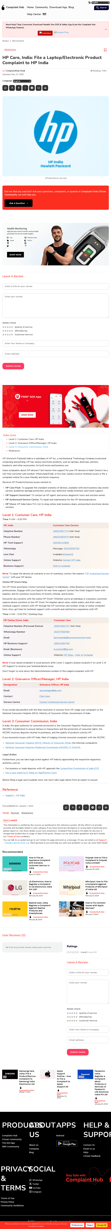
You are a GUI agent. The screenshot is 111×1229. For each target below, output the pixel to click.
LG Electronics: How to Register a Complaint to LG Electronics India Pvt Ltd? (40, 885)
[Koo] (25, 88)
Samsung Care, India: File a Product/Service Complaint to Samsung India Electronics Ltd (27, 1077)
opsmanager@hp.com (50, 690)
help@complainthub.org (17, 842)
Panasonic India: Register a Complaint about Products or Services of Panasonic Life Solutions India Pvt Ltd (102, 1083)
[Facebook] (19, 88)
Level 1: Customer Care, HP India (26, 439)
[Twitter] (12, 88)
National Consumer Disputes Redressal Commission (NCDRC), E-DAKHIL (43, 747)
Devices (15, 813)
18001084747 (62, 626)
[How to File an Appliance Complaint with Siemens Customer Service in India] (14, 863)
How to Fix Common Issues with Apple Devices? (95, 905)
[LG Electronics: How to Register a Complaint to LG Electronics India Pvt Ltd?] (14, 887)
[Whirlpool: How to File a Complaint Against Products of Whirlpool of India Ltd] (71, 887)
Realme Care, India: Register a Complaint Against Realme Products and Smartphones (39, 908)
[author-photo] (31, 871)
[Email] (38, 88)
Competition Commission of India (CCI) (79, 768)
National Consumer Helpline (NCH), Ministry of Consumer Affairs (38, 743)
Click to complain (61, 566)
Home (5, 40)
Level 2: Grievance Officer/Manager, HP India (33, 443)
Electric (62, 869)
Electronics (18, 40)
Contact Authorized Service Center (57, 702)
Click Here (44, 696)
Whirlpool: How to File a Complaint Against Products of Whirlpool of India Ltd (96, 885)
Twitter (35, 1184)
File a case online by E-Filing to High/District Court (31, 772)
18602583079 (61, 537)
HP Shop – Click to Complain (78, 655)
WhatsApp (37, 1180)
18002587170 (61, 531)
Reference (14, 450)
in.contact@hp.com (63, 649)
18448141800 (61, 542)
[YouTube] (30, 1188)
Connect (68, 554)
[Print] (45, 88)
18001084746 (62, 643)
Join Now (47, 33)
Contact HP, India (71, 560)
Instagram (36, 1192)
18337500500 (62, 631)
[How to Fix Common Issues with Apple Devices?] (71, 909)
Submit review (13, 366)
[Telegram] (32, 88)
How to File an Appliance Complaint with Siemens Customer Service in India (39, 862)
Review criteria (9, 323)
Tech (61, 914)
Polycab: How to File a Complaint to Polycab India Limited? (96, 860)
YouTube (36, 1188)
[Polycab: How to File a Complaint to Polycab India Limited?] (71, 863)
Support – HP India (15, 795)
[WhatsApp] (5, 88)
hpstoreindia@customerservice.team (72, 637)
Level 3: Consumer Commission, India (28, 446)
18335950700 (71, 548)
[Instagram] (30, 1192)
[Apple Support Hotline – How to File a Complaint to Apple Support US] (48, 1074)
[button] (101, 8)
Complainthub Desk (15, 70)
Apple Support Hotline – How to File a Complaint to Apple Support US (64, 1079)
